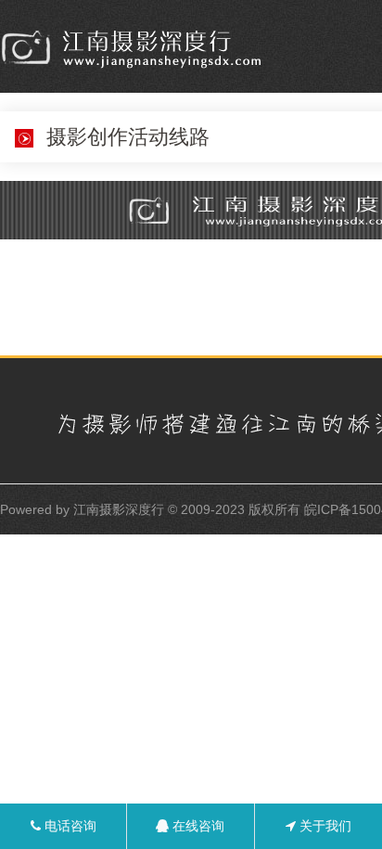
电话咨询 (68, 825)
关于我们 (323, 825)
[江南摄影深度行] (135, 48)
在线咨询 (196, 825)
